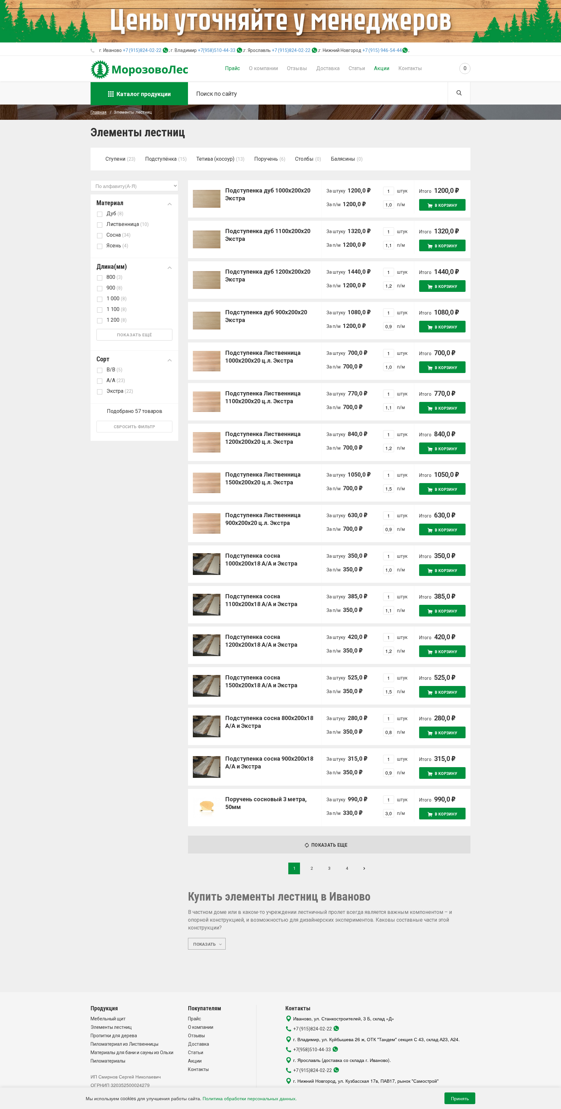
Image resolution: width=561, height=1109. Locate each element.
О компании (263, 68)
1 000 (116, 298)
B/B (114, 370)
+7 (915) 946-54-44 (382, 50)
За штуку (346, 190)
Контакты (410, 68)
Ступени (115, 159)
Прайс (232, 68)
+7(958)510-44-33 (216, 50)
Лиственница (127, 224)
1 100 (116, 309)
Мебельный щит (108, 1018)
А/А (115, 380)
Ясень (117, 246)
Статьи (357, 68)
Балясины (343, 159)
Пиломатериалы (108, 1061)
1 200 (116, 320)
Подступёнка (161, 159)
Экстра (119, 391)
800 (114, 277)
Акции (381, 68)
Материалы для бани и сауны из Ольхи (132, 1052)
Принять (460, 1098)
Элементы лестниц (111, 1027)
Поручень (266, 159)
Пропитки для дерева (114, 1035)
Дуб (114, 213)
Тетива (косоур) (215, 159)
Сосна (118, 235)
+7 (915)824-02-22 (142, 50)
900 (114, 288)
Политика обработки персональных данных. (250, 1098)
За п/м (344, 204)
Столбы (304, 159)
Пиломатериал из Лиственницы (124, 1044)
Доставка (328, 68)
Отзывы (297, 68)
